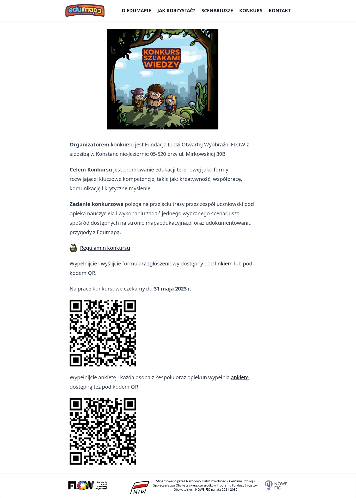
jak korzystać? (176, 10)
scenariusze (217, 10)
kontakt (280, 10)
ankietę (240, 377)
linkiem (224, 263)
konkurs (250, 10)
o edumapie (136, 10)
